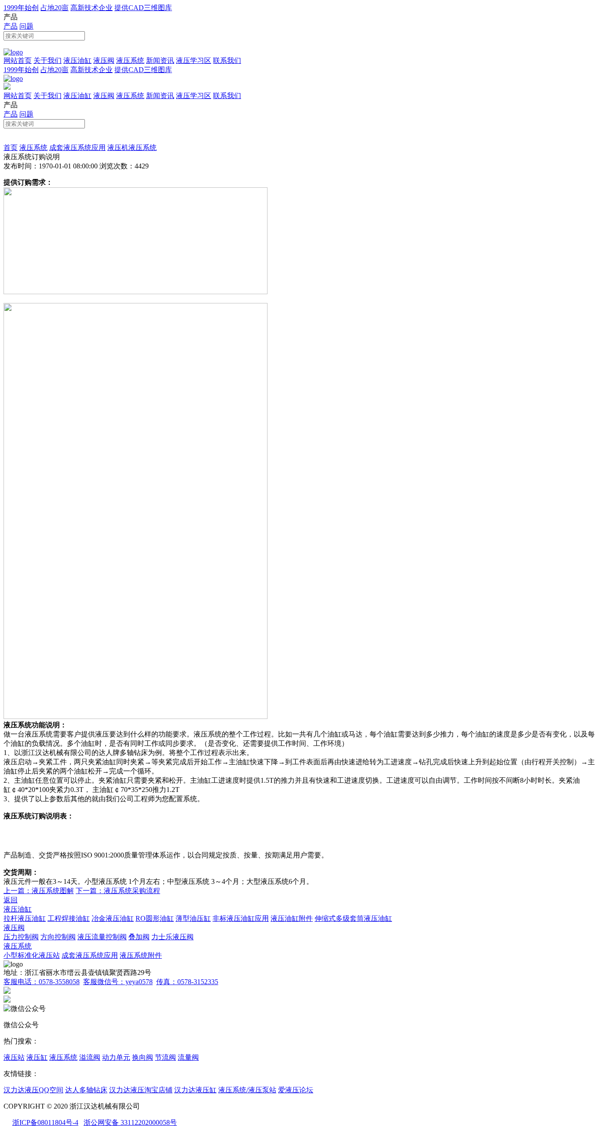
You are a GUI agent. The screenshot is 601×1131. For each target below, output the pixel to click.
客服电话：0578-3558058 (42, 981)
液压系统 (130, 60)
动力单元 (116, 1057)
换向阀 (142, 1057)
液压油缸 (77, 60)
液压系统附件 (141, 955)
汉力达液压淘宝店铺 (140, 1090)
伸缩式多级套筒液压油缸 (353, 918)
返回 (11, 900)
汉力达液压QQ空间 (33, 1090)
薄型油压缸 (193, 918)
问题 (26, 26)
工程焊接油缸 (69, 918)
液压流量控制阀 (102, 937)
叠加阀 (139, 937)
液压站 (14, 1057)
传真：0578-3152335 (187, 981)
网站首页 (18, 60)
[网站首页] (13, 52)
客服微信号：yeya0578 (118, 981)
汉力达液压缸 (195, 1090)
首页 (11, 147)
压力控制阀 (21, 937)
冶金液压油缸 (113, 918)
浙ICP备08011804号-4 (45, 1122)
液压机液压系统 (132, 147)
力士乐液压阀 (172, 937)
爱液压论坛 (295, 1090)
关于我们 (47, 60)
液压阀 (103, 60)
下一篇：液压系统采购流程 (118, 890)
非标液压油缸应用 (241, 918)
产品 (11, 26)
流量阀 (188, 1057)
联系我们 (227, 60)
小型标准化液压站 (32, 955)
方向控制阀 (58, 937)
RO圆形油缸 (155, 918)
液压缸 (37, 1057)
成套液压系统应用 (77, 147)
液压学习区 (193, 60)
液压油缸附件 (292, 918)
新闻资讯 (160, 60)
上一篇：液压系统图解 (39, 890)
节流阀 (165, 1057)
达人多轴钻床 (86, 1090)
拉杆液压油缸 (25, 918)
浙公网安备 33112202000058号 (130, 1122)
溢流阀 (89, 1057)
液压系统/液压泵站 (247, 1090)
